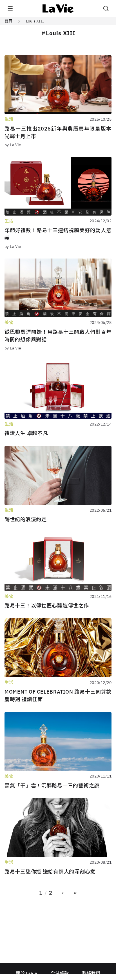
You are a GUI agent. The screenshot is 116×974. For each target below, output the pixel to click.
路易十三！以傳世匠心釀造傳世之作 (47, 605)
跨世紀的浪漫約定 (26, 519)
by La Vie (13, 144)
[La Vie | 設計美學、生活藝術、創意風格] (58, 8)
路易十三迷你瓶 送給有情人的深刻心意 (50, 871)
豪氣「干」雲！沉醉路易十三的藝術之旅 (52, 785)
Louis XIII (35, 21)
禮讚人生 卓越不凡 (26, 433)
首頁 (8, 21)
